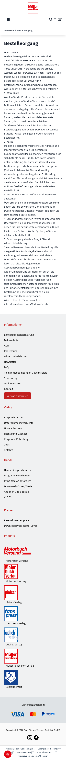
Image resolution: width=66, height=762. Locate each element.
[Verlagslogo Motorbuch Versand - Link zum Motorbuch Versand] (33, 551)
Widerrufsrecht (40, 304)
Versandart (41, 227)
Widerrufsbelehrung (15, 271)
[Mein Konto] (55, 19)
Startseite (9, 30)
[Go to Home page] (33, 8)
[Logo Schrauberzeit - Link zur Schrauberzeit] (33, 677)
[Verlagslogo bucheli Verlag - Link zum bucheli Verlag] (33, 634)
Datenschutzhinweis (16, 170)
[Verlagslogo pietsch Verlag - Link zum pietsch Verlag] (33, 592)
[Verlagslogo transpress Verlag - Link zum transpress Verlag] (33, 613)
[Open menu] (8, 19)
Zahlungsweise (43, 206)
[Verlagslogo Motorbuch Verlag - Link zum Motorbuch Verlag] (33, 571)
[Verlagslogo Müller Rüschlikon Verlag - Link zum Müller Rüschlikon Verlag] (33, 656)
